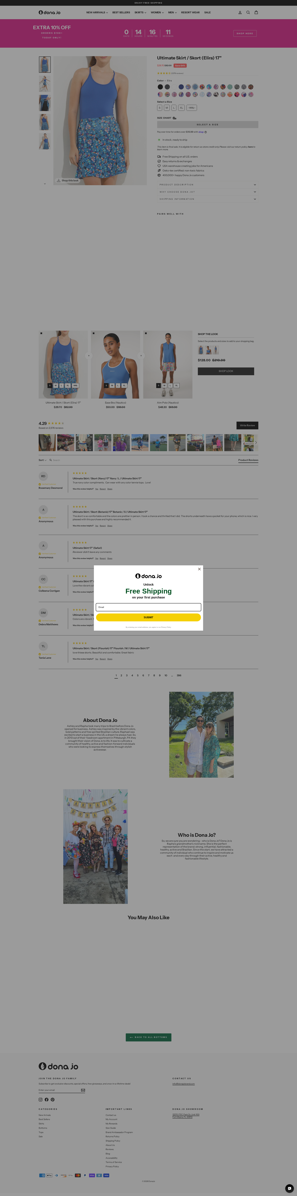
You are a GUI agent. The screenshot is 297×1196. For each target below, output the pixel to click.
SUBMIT (148, 617)
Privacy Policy (166, 627)
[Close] (199, 569)
